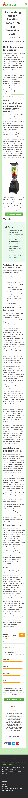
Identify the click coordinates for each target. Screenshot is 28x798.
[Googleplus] (10, 736)
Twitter (11, 762)
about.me (10, 764)
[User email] (18, 736)
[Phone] (16, 736)
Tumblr (5, 764)
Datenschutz (12, 759)
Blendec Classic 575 (8, 647)
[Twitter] (14, 736)
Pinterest (22, 762)
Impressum (5, 759)
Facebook (5, 762)
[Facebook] (12, 736)
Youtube (16, 762)
